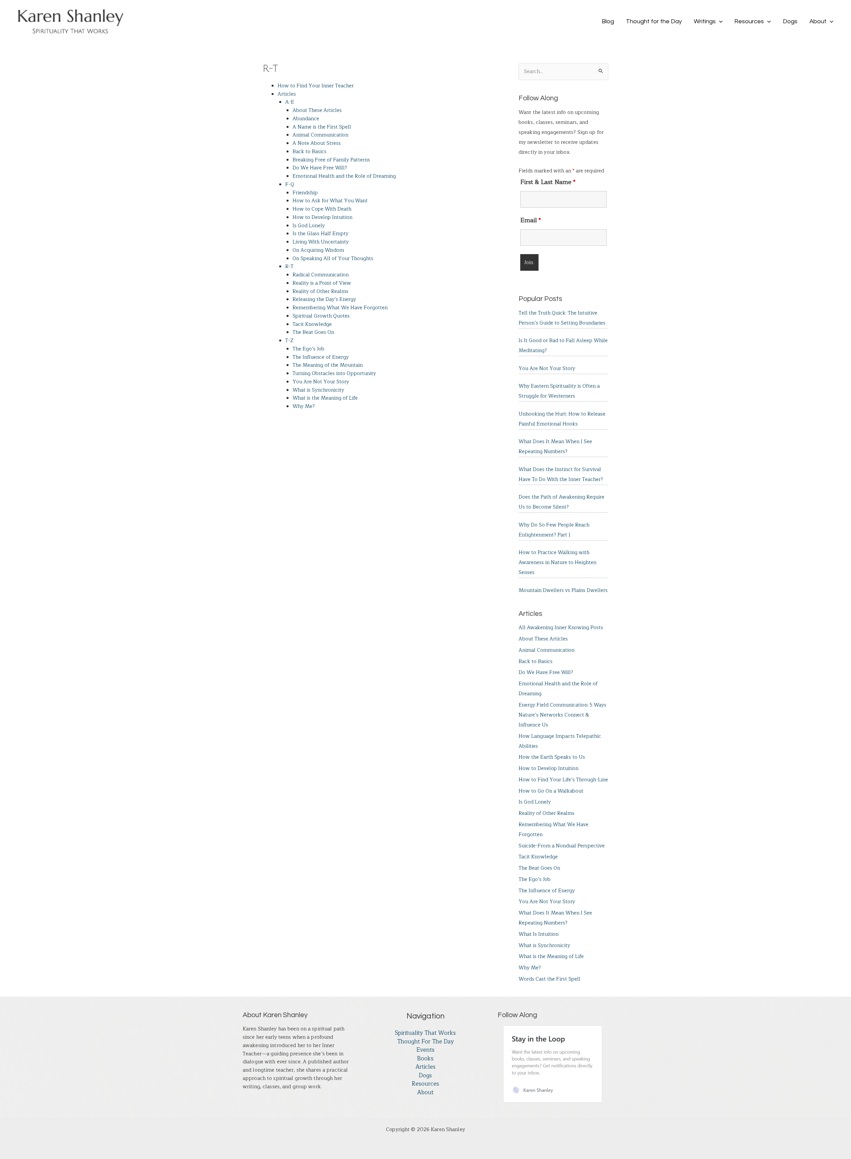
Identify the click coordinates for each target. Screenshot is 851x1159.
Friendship (305, 193)
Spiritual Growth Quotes (321, 316)
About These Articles (317, 110)
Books (425, 1058)
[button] (719, 22)
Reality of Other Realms (320, 291)
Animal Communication (320, 135)
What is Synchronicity (318, 390)
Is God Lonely (309, 226)
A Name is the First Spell (322, 127)
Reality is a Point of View (322, 283)
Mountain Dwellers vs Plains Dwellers (563, 590)
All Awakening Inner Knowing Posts (561, 628)
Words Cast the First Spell (549, 979)
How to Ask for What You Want (330, 201)
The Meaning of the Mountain (328, 365)
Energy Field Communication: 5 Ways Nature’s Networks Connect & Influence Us (562, 715)
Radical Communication (321, 275)
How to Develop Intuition (322, 217)
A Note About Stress (317, 143)
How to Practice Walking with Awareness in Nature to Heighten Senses (557, 562)
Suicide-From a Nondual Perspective (562, 846)
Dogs (425, 1075)
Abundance (306, 119)
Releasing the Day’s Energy (324, 299)
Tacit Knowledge (312, 324)
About (425, 1092)
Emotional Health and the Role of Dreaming (344, 176)
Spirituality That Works (425, 1033)
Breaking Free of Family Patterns (331, 160)
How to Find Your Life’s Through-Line (563, 780)
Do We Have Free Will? (320, 168)
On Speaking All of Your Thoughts (333, 258)
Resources (425, 1084)
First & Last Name (547, 182)
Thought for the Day (425, 1041)
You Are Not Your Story (321, 382)
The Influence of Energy (321, 357)
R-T (289, 266)
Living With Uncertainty (321, 242)
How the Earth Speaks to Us (552, 757)
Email (530, 220)
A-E (289, 102)
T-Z (289, 341)
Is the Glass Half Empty (320, 234)
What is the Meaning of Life (325, 398)
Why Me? (304, 406)
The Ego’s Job (308, 349)
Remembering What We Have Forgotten (340, 308)
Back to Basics (309, 151)
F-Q (289, 184)
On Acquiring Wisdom (318, 250)
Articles (287, 94)
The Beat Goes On (313, 332)
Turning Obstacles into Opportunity (334, 373)
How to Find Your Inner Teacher (316, 86)
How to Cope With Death (322, 209)
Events (425, 1050)
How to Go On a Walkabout (551, 791)
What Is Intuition (538, 934)
